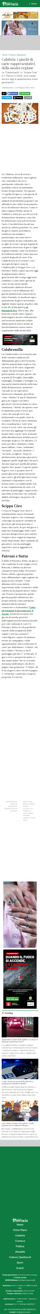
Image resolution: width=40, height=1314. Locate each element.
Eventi (20, 1268)
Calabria (20, 1235)
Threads (19, 97)
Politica (20, 1246)
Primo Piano (20, 1230)
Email (29, 97)
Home (4, 55)
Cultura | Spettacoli (17, 55)
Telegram (7, 97)
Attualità (20, 1251)
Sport (20, 1262)
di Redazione (7, 88)
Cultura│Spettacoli (20, 1257)
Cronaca (20, 1240)
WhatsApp (25, 93)
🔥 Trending (7, 1013)
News (20, 1224)
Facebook (13, 93)
